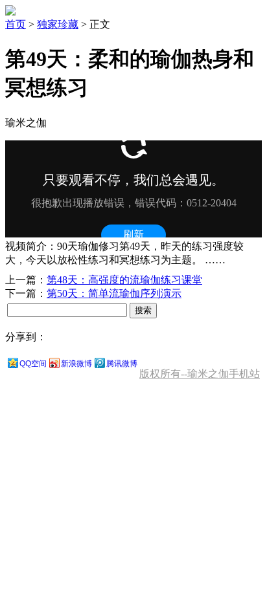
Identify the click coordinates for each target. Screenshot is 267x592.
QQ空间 (33, 363)
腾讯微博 (121, 363)
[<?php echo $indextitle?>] (10, 11)
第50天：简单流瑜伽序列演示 (114, 293)
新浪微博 (76, 363)
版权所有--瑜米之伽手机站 (199, 373)
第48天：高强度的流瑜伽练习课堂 (124, 279)
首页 (15, 24)
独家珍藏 (57, 24)
